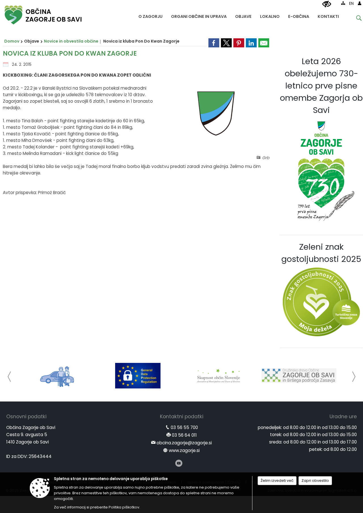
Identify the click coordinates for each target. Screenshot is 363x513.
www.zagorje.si (184, 450)
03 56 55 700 (184, 427)
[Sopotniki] (57, 375)
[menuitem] (150, 15)
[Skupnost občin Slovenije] (218, 375)
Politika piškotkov (124, 507)
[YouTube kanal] (178, 463)
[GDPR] (137, 375)
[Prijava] (360, 3)
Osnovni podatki (26, 416)
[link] (214, 42)
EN (351, 3)
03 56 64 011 (184, 435)
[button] (9, 376)
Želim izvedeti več (277, 480)
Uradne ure (343, 416)
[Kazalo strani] (343, 3)
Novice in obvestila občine (71, 41)
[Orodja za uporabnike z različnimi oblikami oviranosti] (326, 4)
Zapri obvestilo (315, 480)
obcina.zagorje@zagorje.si (184, 443)
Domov (11, 41)
